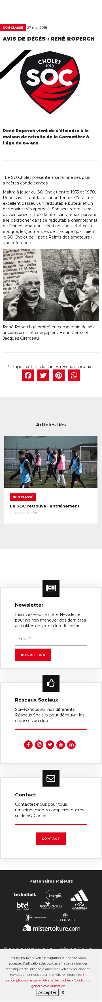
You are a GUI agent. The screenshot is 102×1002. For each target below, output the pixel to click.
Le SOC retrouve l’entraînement (45, 506)
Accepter (47, 992)
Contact (51, 839)
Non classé (13, 28)
